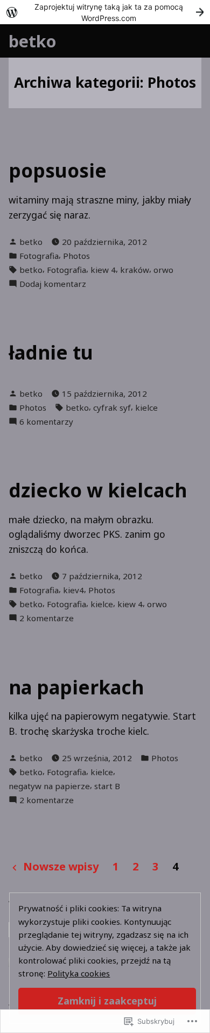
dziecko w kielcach (98, 490)
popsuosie (58, 170)
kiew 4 (103, 269)
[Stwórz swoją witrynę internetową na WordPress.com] (105, 12)
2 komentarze (46, 618)
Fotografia (39, 255)
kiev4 (73, 590)
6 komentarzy (46, 422)
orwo (163, 269)
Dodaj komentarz (52, 284)
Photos (76, 255)
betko (32, 41)
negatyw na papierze (49, 786)
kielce (146, 407)
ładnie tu (51, 352)
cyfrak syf (112, 407)
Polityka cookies (78, 973)
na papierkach (76, 687)
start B (107, 786)
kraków (134, 269)
